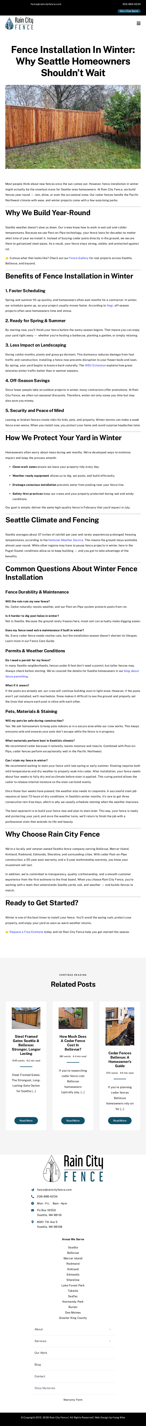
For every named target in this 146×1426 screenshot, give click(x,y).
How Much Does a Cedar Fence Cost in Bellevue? (72, 1042)
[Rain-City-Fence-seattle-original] (20, 18)
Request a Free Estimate (26, 932)
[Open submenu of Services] (110, 1341)
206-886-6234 (132, 4)
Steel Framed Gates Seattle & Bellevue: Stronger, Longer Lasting (26, 1045)
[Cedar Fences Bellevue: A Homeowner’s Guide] (120, 1010)
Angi (110, 305)
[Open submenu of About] (110, 1329)
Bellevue (73, 1253)
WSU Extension (95, 365)
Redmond (73, 1263)
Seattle (73, 1247)
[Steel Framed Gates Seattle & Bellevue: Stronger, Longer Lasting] (26, 1010)
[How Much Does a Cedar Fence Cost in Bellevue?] (73, 1010)
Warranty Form (72, 1399)
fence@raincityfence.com (46, 4)
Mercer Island (73, 1258)
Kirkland (73, 1269)
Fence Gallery (78, 258)
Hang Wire (119, 1417)
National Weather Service (65, 540)
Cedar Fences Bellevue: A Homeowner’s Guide (119, 1059)
